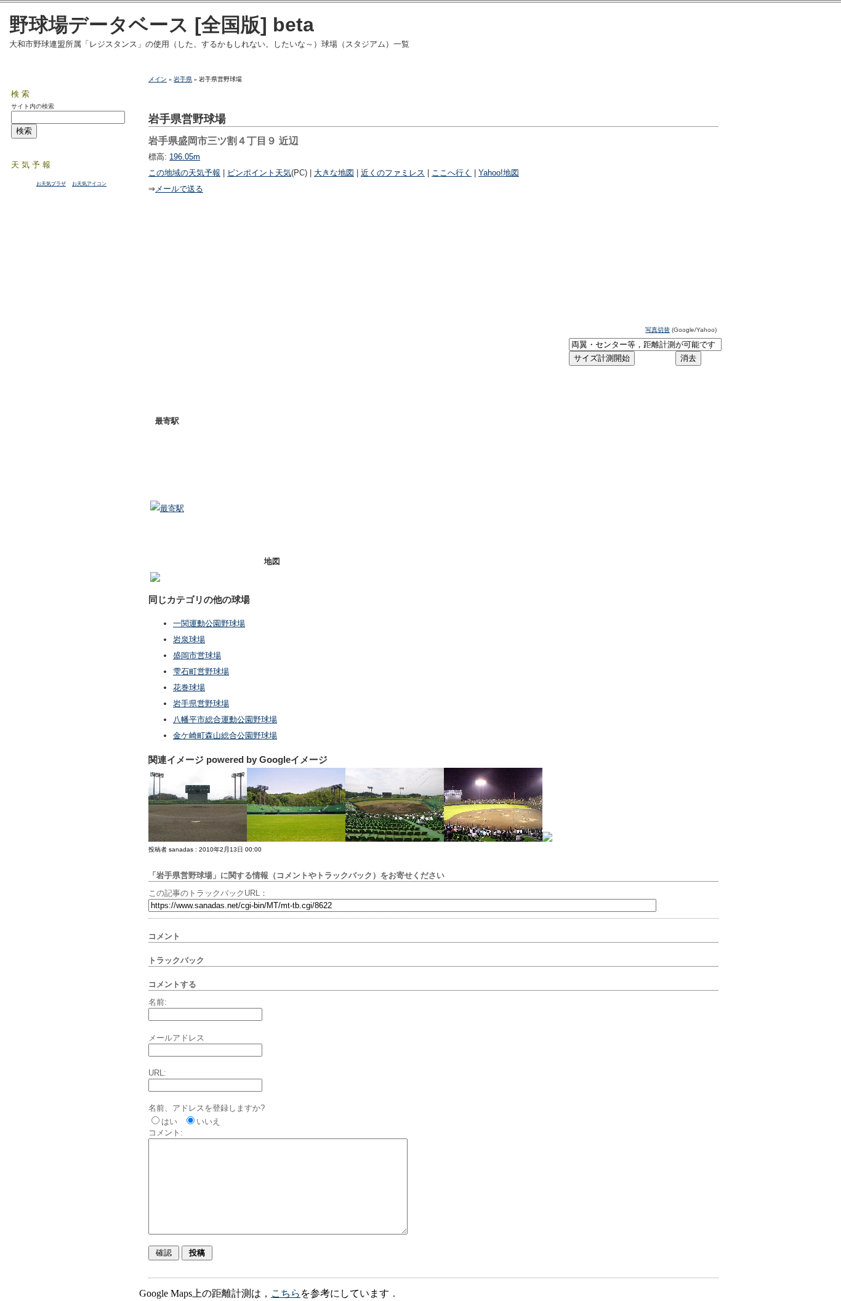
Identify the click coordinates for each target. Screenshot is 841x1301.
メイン (157, 79)
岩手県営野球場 (201, 703)
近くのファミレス (393, 172)
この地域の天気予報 (184, 172)
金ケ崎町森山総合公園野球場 (225, 735)
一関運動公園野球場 (209, 623)
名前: (157, 1002)
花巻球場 (189, 687)
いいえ (208, 1121)
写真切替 (657, 329)
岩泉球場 (189, 639)
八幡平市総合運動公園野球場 (225, 719)
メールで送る (179, 188)
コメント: (165, 1132)
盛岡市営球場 (197, 655)
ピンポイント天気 (259, 172)
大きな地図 (334, 172)
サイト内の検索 (32, 106)
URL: (157, 1072)
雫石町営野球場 (201, 671)
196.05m (184, 156)
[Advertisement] (294, 344)
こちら (285, 1293)
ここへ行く (452, 172)
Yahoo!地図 (498, 172)
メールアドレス (176, 1037)
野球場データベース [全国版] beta (161, 25)
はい (169, 1121)
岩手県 (183, 79)
